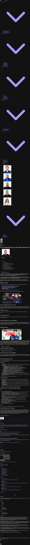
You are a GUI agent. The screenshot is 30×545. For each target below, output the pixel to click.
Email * (1, 455)
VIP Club (4, 160)
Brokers (4, 234)
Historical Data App (6, 130)
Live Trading (5, 62)
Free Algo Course (4, 509)
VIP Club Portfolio (5, 66)
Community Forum (5, 161)
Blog (4, 162)
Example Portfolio (5, 64)
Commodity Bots (5, 97)
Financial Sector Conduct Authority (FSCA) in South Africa (10, 286)
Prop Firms (4, 235)
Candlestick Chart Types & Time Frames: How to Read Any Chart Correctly (11, 486)
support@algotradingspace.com (4, 538)
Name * (1, 454)
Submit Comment (3, 460)
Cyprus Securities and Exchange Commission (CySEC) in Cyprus (10, 285)
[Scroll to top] (0, 544)
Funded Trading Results (5, 513)
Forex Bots (4, 95)
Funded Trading (5, 63)
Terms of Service (16, 532)
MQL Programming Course (6, 32)
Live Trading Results (4, 512)
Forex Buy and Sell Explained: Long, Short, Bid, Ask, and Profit (10, 479)
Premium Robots (5, 99)
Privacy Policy (20, 532)
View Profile (1, 427)
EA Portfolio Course (5, 31)
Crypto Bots (4, 96)
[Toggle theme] (0, 243)
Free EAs (4, 98)
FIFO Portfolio (5, 65)
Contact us (4, 163)
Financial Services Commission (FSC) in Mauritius (8, 287)
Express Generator (6, 129)
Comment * (1, 459)
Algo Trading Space (10, 532)
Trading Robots (4, 507)
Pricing (3, 237)
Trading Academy (4, 508)
